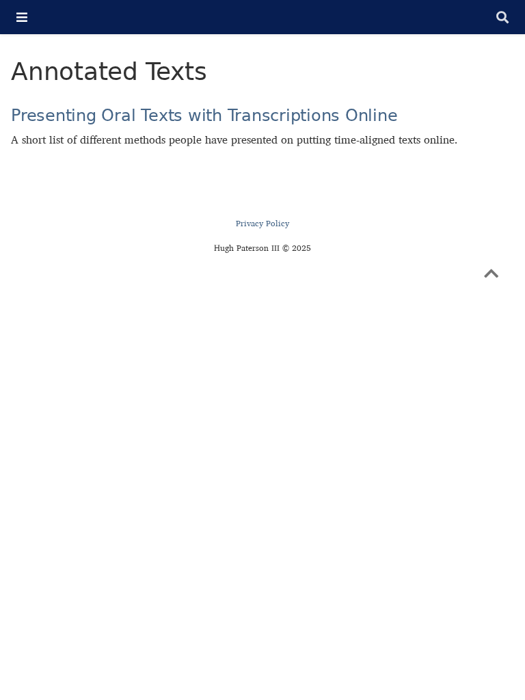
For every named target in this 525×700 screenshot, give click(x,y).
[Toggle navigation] (21, 17)
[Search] (502, 17)
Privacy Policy (262, 222)
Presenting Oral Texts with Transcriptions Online (204, 115)
